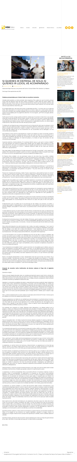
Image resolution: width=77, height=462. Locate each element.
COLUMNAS (59, 27)
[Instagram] (72, 27)
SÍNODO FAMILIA (50, 27)
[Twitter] (66, 27)
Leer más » (59, 87)
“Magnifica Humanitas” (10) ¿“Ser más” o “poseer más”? (65, 103)
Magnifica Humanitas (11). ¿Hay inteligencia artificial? (65, 74)
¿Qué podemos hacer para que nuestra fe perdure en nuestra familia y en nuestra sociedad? (65, 157)
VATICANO (34, 27)
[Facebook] (69, 27)
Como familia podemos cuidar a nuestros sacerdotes (64, 184)
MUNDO (28, 27)
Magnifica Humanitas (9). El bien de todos (65, 131)
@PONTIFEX (41, 27)
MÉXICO (22, 27)
